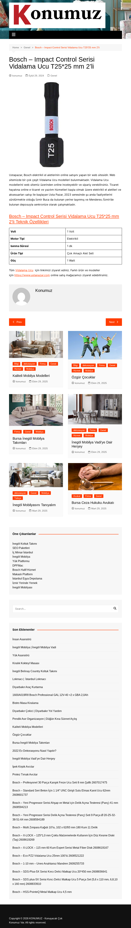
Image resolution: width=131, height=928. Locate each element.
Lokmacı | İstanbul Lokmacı (29, 679)
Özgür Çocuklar (83, 377)
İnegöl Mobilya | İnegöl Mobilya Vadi (34, 647)
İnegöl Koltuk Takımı (24, 543)
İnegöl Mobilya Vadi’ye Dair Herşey (33, 758)
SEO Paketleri (21, 548)
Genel (53, 75)
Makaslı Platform (22, 574)
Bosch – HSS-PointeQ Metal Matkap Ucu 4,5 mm (42, 891)
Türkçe (17, 498)
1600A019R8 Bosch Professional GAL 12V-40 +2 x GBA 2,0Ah (50, 694)
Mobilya (30, 369)
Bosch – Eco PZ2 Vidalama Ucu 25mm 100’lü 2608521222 (48, 855)
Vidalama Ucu (24, 270)
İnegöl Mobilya (21, 556)
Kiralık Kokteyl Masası (25, 663)
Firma (43, 364)
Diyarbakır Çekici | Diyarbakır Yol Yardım (37, 711)
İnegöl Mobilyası (22, 587)
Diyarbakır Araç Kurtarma (27, 687)
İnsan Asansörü (21, 639)
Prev (19, 322)
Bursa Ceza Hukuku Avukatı (93, 503)
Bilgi (16, 364)
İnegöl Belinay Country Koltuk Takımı (34, 671)
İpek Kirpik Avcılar (23, 766)
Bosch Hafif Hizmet (24, 569)
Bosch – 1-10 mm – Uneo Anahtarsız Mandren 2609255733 (48, 863)
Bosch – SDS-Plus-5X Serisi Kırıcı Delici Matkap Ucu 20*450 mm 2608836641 (59, 871)
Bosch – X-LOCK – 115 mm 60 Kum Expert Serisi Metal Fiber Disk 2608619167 (60, 847)
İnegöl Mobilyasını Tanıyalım (34, 505)
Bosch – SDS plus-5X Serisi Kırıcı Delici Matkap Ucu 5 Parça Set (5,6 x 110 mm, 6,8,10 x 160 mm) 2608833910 (65, 881)
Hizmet (17, 369)
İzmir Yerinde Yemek (24, 583)
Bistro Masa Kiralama (25, 703)
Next (111, 322)
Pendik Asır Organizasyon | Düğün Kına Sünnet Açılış (44, 718)
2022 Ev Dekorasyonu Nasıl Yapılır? (34, 750)
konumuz (17, 75)
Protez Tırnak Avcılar (25, 774)
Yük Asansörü (20, 655)
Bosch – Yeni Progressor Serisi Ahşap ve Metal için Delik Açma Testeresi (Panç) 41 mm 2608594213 (65, 805)
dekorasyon (29, 364)
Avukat (76, 496)
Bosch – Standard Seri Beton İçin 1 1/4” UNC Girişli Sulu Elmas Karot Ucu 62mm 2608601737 (61, 792)
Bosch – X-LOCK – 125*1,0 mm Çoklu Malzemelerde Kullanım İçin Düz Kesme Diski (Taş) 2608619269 (63, 837)
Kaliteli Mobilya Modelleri (31, 376)
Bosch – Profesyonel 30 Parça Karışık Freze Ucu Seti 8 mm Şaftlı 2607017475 (59, 782)
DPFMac (17, 565)
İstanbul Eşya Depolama (27, 578)
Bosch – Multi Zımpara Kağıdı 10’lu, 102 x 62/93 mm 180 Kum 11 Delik (55, 827)
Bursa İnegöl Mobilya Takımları (31, 742)
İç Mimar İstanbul (22, 552)
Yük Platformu (21, 561)
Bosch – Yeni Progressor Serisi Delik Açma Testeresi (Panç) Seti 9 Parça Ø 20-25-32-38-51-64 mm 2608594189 (64, 817)
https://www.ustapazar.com (32, 275)
